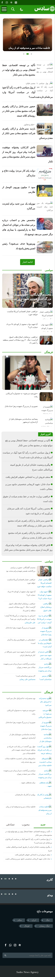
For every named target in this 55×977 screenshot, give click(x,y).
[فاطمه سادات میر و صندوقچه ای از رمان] (27, 34)
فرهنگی (48, 352)
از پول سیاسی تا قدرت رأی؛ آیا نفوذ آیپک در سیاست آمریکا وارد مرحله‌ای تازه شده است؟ (27, 92)
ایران (34, 920)
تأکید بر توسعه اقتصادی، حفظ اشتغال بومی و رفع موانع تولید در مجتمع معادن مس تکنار (18, 70)
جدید (42, 824)
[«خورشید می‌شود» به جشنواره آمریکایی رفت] (46, 396)
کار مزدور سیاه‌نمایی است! (25, 676)
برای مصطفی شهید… (27, 783)
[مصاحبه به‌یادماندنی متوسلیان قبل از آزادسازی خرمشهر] (46, 422)
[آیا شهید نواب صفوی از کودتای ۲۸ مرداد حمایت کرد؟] (46, 327)
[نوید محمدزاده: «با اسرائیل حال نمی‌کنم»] (27, 373)
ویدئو (50, 895)
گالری (49, 879)
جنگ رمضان (44, 926)
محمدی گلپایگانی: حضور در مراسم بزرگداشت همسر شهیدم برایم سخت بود (28, 298)
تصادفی (10, 824)
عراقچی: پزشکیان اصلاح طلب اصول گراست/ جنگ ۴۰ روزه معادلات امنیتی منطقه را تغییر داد (20, 340)
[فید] (15, 2)
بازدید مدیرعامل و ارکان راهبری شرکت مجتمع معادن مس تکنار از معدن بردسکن (27, 133)
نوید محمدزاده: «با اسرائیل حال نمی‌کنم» (20, 698)
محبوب (26, 824)
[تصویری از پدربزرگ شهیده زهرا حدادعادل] (46, 409)
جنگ (48, 920)
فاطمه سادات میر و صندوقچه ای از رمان (29, 48)
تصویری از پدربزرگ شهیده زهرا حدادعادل (21, 406)
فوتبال (26, 926)
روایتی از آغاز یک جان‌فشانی (25, 795)
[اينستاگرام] (6, 2)
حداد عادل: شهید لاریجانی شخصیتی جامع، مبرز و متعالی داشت (27, 859)
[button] (23, 54)
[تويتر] (10, 945)
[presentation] (5, 34)
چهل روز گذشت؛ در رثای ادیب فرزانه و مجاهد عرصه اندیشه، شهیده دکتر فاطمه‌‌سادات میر (21, 749)
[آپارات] (11, 2)
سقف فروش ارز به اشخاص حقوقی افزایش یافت (28, 477)
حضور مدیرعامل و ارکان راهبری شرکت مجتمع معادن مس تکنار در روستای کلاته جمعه (18, 111)
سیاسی (49, 270)
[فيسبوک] (2, 2)
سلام (20, 920)
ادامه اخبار (27, 262)
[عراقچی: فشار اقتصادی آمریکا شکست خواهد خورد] (46, 314)
